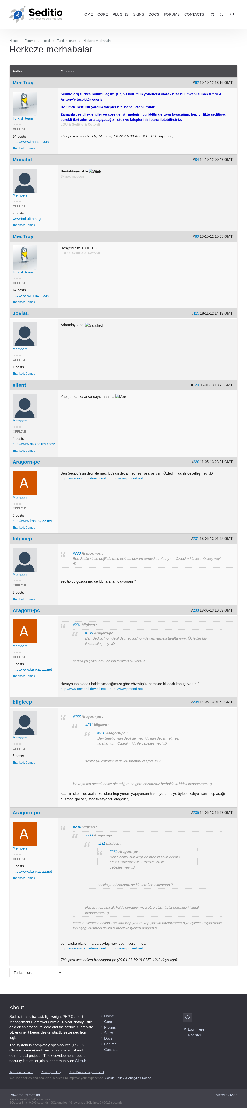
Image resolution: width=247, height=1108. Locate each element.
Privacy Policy (51, 1072)
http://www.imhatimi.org (31, 141)
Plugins (121, 14)
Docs (154, 14)
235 (196, 812)
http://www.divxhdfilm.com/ (34, 444)
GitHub (80, 1061)
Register (194, 1035)
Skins (138, 14)
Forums (172, 14)
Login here (196, 1029)
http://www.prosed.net (126, 478)
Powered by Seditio (24, 1095)
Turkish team (23, 118)
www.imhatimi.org (27, 218)
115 (196, 313)
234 (196, 702)
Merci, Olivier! (227, 1095)
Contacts (194, 14)
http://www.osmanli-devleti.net (83, 478)
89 (197, 236)
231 (196, 538)
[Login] (221, 14)
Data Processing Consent (86, 1072)
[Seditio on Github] (212, 14)
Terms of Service (21, 1072)
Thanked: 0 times (24, 148)
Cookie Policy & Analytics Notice (128, 1078)
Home (87, 14)
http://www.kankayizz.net (32, 521)
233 (196, 610)
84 (197, 159)
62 (197, 82)
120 (196, 385)
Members (20, 195)
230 (196, 462)
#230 (77, 553)
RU (231, 14)
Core (102, 14)
